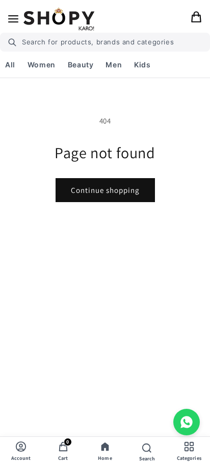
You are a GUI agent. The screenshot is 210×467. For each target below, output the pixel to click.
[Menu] (13, 19)
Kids (142, 64)
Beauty (81, 64)
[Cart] (196, 19)
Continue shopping (105, 190)
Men (114, 64)
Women (42, 64)
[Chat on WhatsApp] (186, 422)
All (10, 64)
